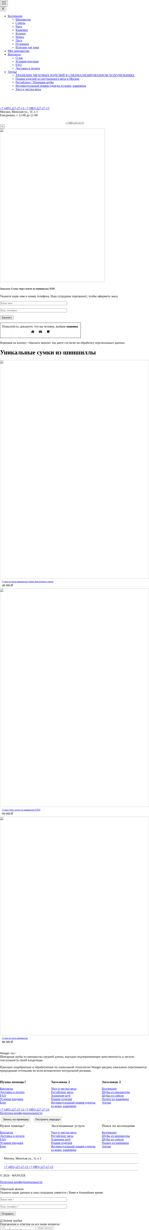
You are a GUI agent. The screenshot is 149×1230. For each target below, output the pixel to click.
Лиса (19, 40)
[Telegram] (74, 119)
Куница (21, 33)
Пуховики (22, 44)
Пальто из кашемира (115, 1099)
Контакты (14, 54)
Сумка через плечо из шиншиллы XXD (21, 810)
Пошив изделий (61, 1099)
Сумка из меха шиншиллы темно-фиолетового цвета (27, 581)
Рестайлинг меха (62, 1092)
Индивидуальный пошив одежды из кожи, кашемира (51, 85)
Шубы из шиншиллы (116, 1092)
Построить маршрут (48, 1119)
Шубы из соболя (113, 1095)
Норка (20, 37)
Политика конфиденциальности (21, 1113)
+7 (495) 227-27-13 (12, 108)
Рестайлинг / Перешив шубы (35, 82)
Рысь (19, 26)
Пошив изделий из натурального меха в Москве (47, 78)
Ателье (12, 71)
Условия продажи (27, 61)
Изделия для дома (27, 47)
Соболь (20, 23)
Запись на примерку (16, 1119)
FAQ (19, 64)
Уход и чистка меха (28, 89)
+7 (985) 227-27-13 (37, 108)
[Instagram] (82, 119)
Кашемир (22, 30)
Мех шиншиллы (18, 51)
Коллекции (15, 16)
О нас (19, 57)
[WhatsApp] (67, 119)
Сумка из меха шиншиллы (15, 1038)
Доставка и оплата (28, 68)
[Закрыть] (3, 8)
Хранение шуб (60, 1095)
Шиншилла (23, 19)
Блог (3, 1102)
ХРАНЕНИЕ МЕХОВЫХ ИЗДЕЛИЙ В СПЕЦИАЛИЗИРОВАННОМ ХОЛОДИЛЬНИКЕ (75, 75)
